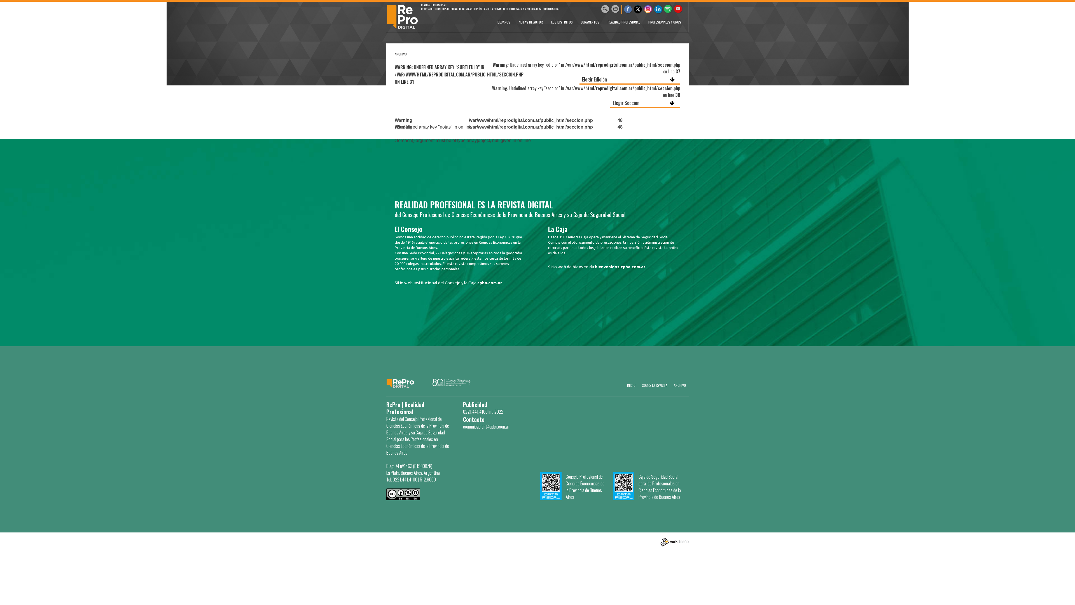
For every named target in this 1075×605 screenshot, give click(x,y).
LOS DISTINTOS (562, 22)
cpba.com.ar (489, 282)
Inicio (631, 385)
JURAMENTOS (590, 22)
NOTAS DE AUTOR (531, 22)
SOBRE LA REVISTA (654, 385)
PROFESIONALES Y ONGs (664, 22)
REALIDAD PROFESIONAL (624, 22)
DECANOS (503, 22)
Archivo (680, 385)
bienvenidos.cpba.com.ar (620, 266)
